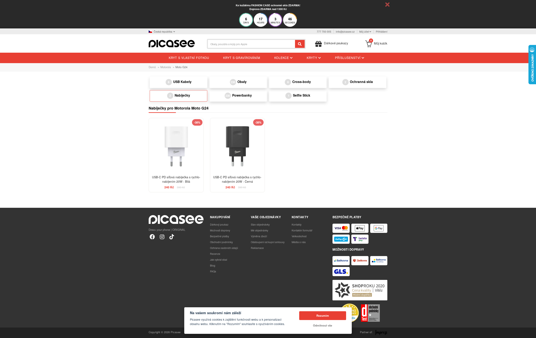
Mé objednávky (259, 230)
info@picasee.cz (345, 31)
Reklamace (257, 248)
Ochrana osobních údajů (224, 248)
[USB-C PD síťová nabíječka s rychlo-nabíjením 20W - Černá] (237, 145)
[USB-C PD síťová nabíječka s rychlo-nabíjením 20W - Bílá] (176, 145)
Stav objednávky (260, 224)
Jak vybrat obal (218, 259)
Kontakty (297, 224)
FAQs (213, 271)
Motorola (165, 67)
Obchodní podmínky (221, 242)
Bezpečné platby (219, 236)
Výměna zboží (259, 236)
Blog (212, 265)
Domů (152, 67)
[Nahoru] (5, 332)
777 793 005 (324, 31)
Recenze (215, 253)
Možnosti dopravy (220, 230)
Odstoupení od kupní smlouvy (268, 242)
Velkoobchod (299, 236)
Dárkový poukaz (219, 224)
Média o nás (299, 242)
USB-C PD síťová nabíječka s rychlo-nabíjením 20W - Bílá (176, 179)
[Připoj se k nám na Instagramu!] (162, 236)
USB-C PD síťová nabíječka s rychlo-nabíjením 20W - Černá (237, 179)
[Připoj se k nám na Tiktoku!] (171, 236)
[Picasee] (172, 43)
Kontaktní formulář (302, 230)
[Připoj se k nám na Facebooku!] (152, 236)
